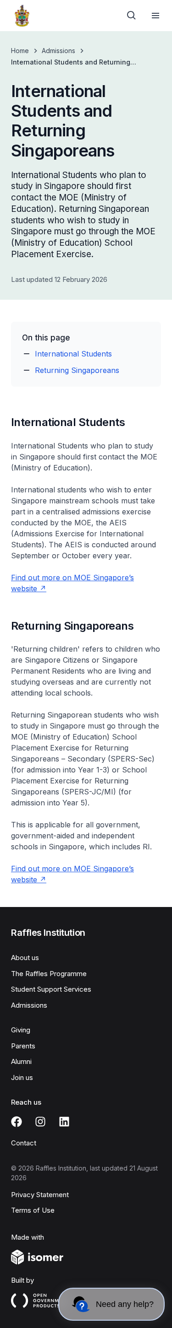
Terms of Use (33, 1210)
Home (20, 50)
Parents (23, 1046)
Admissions (58, 50)
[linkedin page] (64, 1121)
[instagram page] (40, 1121)
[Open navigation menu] (155, 16)
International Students (73, 353)
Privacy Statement (40, 1194)
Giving (20, 1030)
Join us (22, 1077)
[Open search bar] (132, 16)
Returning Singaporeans (77, 370)
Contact (23, 1143)
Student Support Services (51, 989)
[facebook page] (16, 1121)
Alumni (21, 1061)
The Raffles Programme (49, 973)
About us (25, 957)
